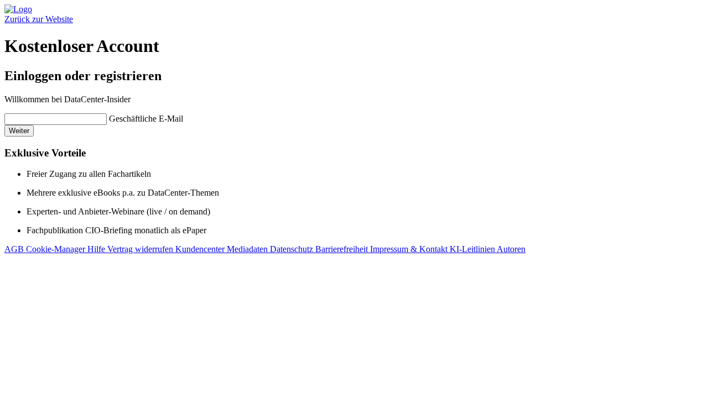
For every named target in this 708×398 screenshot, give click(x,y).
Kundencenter (201, 249)
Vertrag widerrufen (141, 249)
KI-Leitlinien (473, 249)
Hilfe (97, 249)
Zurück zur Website (38, 19)
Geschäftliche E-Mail (146, 118)
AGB (15, 249)
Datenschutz (292, 249)
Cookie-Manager (56, 249)
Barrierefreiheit (342, 249)
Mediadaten (248, 249)
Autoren (511, 249)
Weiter (19, 131)
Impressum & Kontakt (410, 249)
